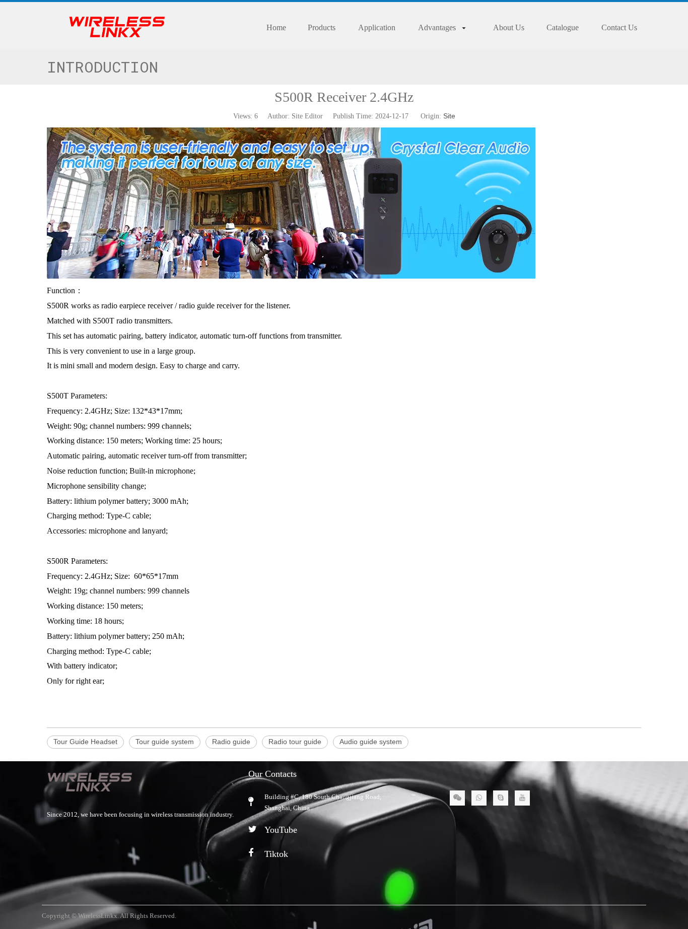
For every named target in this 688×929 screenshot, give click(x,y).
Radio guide (231, 742)
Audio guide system (370, 742)
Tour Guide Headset (85, 742)
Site (449, 116)
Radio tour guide (294, 742)
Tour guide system (164, 742)
